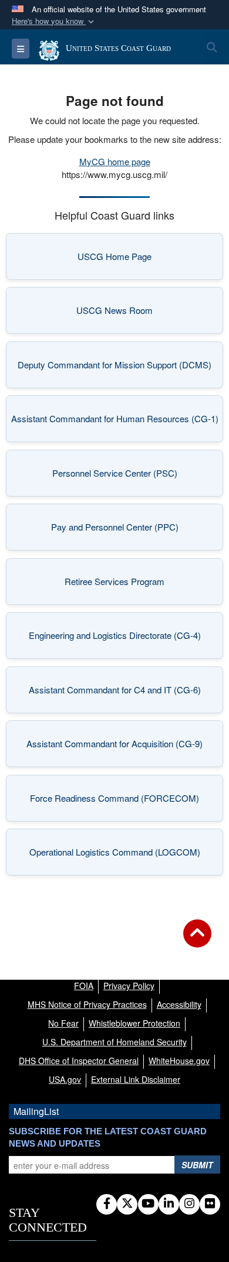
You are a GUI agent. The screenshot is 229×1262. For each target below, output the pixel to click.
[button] (54, 21)
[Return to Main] (197, 940)
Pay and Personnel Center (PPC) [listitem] (130, 530)
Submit (197, 1165)
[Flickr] (210, 1204)
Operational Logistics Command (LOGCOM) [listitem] (119, 855)
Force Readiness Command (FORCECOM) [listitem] (119, 801)
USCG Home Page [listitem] (143, 259)
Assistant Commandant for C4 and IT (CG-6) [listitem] (119, 693)
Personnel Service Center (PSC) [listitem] (130, 476)
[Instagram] (189, 1204)
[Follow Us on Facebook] (106, 1204)
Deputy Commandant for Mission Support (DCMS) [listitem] (114, 368)
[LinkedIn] (169, 1204)
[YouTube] (148, 1204)
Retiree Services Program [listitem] (137, 584)
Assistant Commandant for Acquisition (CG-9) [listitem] (117, 747)
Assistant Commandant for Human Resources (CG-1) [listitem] (114, 422)
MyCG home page (114, 161)
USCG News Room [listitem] (142, 313)
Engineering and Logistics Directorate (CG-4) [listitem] (119, 638)
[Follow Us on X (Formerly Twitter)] (127, 1204)
